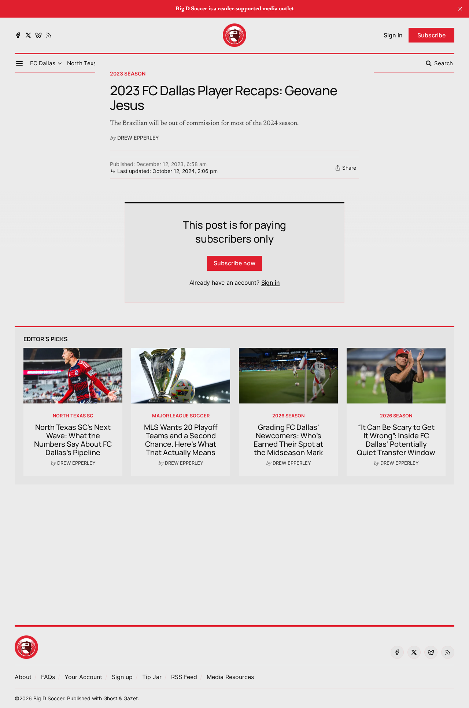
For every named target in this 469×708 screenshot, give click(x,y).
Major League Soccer (181, 415)
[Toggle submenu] (60, 63)
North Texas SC (73, 415)
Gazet (130, 698)
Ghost (110, 698)
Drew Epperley (138, 137)
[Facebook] (18, 35)
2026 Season (288, 415)
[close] (460, 9)
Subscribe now (234, 263)
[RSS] (48, 35)
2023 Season (127, 73)
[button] (42, 63)
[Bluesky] (38, 35)
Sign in (270, 282)
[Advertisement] (234, 550)
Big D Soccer (48, 698)
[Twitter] (28, 35)
